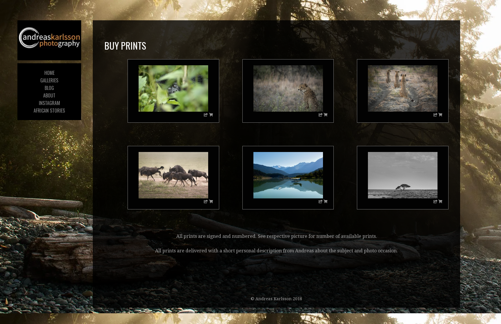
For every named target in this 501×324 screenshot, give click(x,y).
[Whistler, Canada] (288, 175)
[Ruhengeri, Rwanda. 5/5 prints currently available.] (173, 88)
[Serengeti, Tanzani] (173, 175)
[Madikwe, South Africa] (288, 88)
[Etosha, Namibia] (403, 175)
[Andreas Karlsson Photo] (49, 39)
